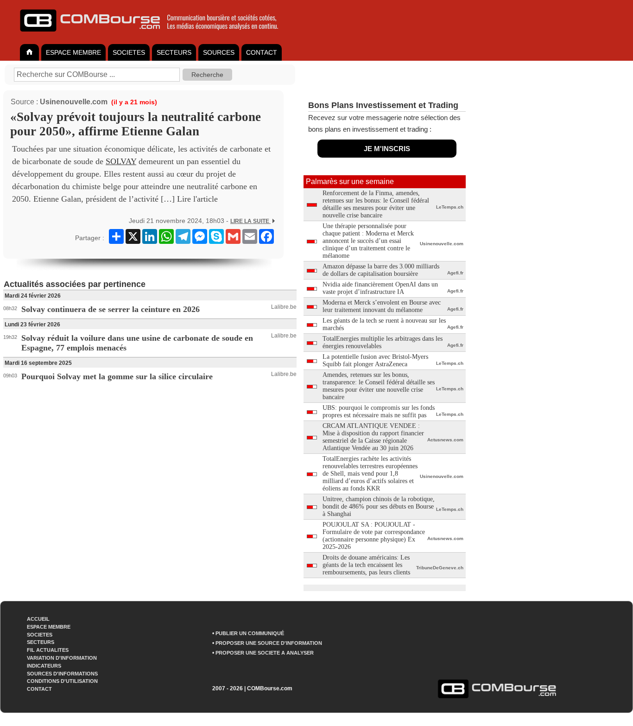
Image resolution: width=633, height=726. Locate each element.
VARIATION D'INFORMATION (62, 658)
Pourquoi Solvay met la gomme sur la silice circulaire (117, 376)
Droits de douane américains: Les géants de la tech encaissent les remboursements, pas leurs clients (366, 565)
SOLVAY (121, 161)
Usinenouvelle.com (74, 102)
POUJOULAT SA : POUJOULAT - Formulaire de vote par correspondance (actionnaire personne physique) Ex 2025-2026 (374, 535)
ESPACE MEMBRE (73, 52)
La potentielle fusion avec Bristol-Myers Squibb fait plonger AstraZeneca (375, 360)
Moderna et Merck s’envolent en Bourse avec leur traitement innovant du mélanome (382, 306)
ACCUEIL (38, 619)
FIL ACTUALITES (48, 650)
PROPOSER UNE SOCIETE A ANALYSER (264, 653)
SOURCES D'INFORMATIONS (62, 673)
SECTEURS (174, 52)
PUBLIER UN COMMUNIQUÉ (249, 633)
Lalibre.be (284, 307)
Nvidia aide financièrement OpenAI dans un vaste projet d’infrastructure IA (380, 288)
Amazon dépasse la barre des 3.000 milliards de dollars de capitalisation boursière (381, 270)
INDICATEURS (44, 666)
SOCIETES (129, 52)
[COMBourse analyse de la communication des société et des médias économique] (155, 35)
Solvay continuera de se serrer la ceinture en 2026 (110, 309)
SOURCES (218, 52)
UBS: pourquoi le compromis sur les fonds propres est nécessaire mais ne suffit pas (379, 411)
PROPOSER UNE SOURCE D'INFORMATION (268, 643)
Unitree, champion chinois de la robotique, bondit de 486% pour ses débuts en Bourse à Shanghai (379, 506)
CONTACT (261, 52)
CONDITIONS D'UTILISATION (62, 681)
